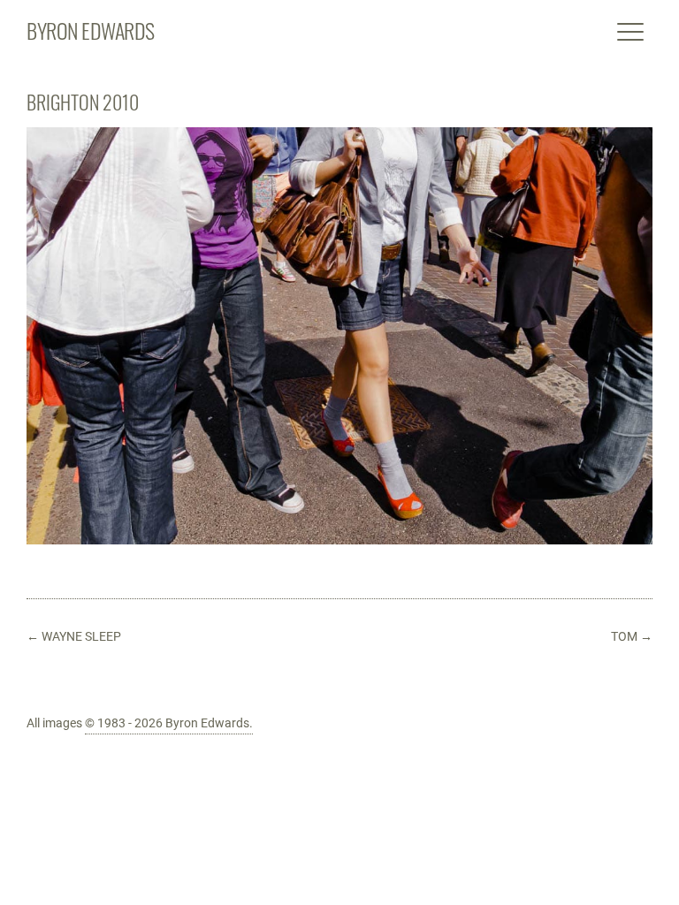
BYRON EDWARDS (91, 30)
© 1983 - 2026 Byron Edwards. (169, 723)
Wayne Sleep (74, 636)
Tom (631, 636)
